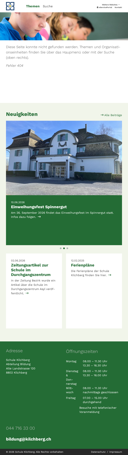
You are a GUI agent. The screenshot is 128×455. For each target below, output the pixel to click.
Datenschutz (98, 452)
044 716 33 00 (20, 428)
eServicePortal (105, 7)
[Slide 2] (64, 248)
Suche (48, 6)
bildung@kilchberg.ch (28, 439)
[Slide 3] (67, 248)
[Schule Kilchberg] (14, 6)
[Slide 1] (61, 248)
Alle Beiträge (113, 115)
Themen (33, 6)
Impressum (115, 452)
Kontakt (118, 7)
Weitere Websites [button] (110, 5)
